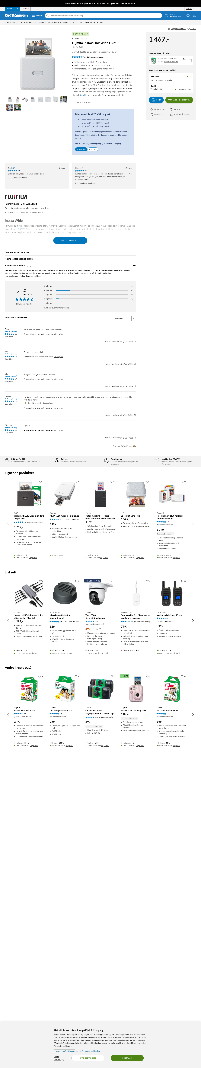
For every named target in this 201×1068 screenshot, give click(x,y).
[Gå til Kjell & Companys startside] (17, 15)
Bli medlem (81, 149)
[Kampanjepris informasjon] (100, 629)
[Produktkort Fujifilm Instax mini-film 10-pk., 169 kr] (172, 689)
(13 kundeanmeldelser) (165, 717)
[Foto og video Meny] (33, 23)
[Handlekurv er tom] (194, 15)
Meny (39, 15)
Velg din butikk (156, 89)
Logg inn (92, 149)
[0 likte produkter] (188, 15)
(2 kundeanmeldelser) (35, 522)
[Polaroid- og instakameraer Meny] (75, 23)
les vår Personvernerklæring (88, 1051)
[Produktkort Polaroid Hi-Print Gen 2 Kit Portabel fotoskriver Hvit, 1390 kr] (172, 494)
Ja (126, 341)
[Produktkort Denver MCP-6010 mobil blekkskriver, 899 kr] (65, 494)
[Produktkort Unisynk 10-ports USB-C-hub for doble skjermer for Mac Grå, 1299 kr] (29, 593)
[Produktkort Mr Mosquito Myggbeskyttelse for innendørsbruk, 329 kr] (65, 593)
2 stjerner (48, 299)
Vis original (58, 334)
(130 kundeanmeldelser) (23, 717)
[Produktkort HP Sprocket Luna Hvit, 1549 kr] (136, 494)
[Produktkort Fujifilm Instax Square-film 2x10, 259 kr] (65, 689)
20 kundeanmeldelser (95, 57)
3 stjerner (48, 294)
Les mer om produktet (82, 102)
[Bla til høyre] (193, 523)
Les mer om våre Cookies (64, 1051)
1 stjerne (48, 303)
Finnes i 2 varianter (171, 62)
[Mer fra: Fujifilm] (16, 198)
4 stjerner (48, 290)
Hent (158, 100)
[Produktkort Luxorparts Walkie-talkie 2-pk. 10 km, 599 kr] (172, 593)
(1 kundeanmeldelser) (71, 519)
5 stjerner (48, 286)
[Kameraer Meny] (46, 23)
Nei (131, 341)
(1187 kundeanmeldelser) (94, 624)
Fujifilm (82, 47)
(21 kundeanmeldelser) (58, 717)
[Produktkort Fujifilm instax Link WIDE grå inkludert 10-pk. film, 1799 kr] (29, 494)
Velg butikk (33, 558)
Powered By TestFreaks (122, 446)
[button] (9, 99)
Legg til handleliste (178, 28)
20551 (82, 95)
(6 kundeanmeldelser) (106, 717)
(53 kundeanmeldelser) (165, 525)
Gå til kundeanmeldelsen (17, 177)
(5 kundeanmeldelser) (71, 622)
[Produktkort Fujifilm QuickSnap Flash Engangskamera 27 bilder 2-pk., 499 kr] (100, 689)
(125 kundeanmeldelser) (165, 621)
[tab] (12, 9)
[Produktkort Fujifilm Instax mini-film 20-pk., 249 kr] (29, 689)
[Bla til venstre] (8, 523)
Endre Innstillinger (59, 1058)
